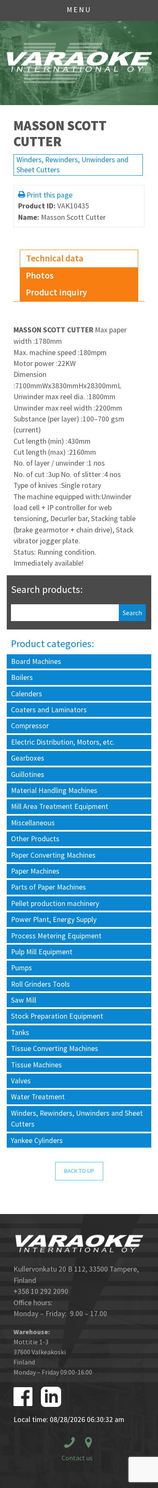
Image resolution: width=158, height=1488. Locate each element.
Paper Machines (35, 871)
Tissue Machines (36, 1064)
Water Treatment (38, 1096)
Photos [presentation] (40, 275)
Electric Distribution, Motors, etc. (63, 742)
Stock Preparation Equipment (57, 1016)
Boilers (22, 677)
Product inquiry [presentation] (56, 292)
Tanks (20, 1032)
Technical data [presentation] (54, 258)
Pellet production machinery (55, 903)
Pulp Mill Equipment (41, 951)
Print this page (49, 195)
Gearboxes (27, 758)
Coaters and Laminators (49, 709)
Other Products (35, 838)
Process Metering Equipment (56, 935)
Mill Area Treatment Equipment (59, 806)
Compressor (30, 725)
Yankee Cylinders (37, 1140)
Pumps (21, 967)
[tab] (79, 259)
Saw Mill (23, 1000)
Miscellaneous (33, 822)
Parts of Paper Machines (48, 887)
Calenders (26, 693)
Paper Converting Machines (53, 855)
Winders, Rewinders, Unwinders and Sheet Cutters (77, 1119)
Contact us (77, 1458)
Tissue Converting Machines (54, 1048)
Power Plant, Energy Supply (53, 919)
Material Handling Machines (54, 790)
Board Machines (36, 661)
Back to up (79, 1171)
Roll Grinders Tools (40, 984)
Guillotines (27, 774)
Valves (21, 1080)
